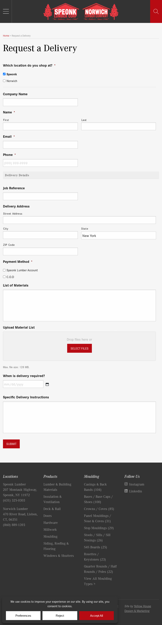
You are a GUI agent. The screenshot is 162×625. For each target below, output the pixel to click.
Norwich (12, 80)
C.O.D (10, 276)
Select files (80, 348)
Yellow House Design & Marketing (137, 608)
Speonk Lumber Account (22, 270)
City (5, 228)
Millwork (50, 529)
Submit (11, 443)
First (6, 120)
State (84, 228)
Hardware (50, 522)
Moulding (50, 536)
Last (84, 120)
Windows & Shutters (58, 555)
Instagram (136, 484)
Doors (47, 515)
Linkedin (135, 491)
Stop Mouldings (99, 527)
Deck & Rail (52, 508)
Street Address (12, 213)
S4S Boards (95, 547)
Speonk (12, 74)
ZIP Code (9, 244)
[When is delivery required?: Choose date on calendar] (47, 384)
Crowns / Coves (99, 508)
